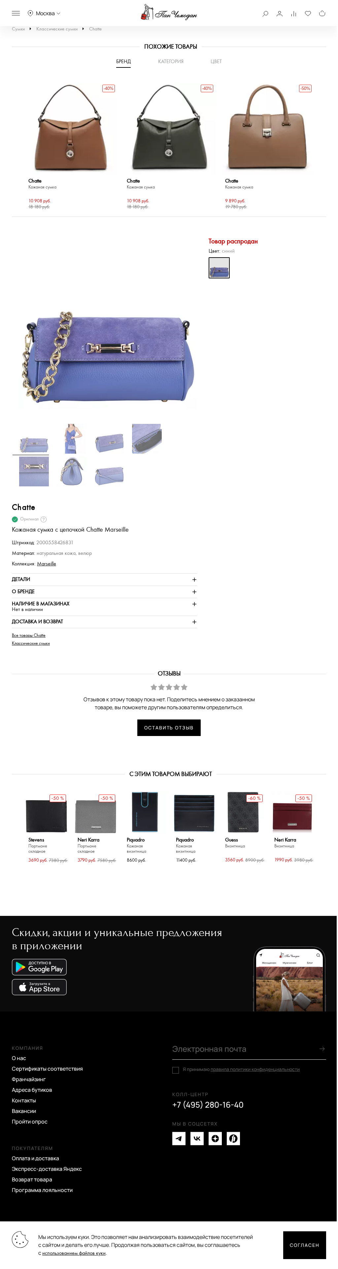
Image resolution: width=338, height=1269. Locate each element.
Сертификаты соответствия (47, 1068)
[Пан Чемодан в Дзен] (215, 1138)
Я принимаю (241, 1069)
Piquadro (136, 845)
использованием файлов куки (74, 1253)
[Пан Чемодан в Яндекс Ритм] (233, 1138)
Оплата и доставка (35, 1158)
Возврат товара (32, 1179)
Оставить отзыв (169, 727)
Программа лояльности (42, 1190)
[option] (71, 147)
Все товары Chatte (29, 635)
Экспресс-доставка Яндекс (47, 1168)
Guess (235, 843)
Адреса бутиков (32, 1089)
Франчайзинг (29, 1079)
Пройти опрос (30, 1121)
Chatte (95, 29)
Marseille (46, 564)
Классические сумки (57, 29)
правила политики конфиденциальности (255, 1069)
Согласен (305, 1245)
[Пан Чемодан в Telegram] (179, 1138)
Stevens (37, 845)
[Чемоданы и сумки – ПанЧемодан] (169, 12)
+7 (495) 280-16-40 (208, 1105)
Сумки (18, 29)
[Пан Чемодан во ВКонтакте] (197, 1138)
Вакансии (24, 1111)
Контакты (24, 1100)
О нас (19, 1058)
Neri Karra (88, 845)
